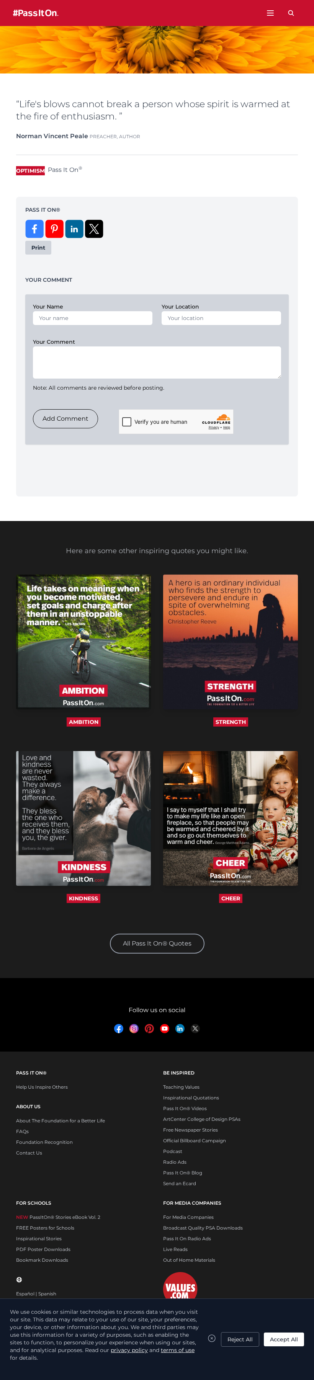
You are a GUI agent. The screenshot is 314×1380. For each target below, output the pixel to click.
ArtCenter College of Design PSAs (201, 1119)
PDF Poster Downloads (43, 1249)
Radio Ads (174, 1162)
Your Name (48, 306)
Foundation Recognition (44, 1142)
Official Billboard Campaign (194, 1140)
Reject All (240, 1339)
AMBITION (83, 722)
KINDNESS (83, 898)
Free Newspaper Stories (190, 1130)
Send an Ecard (179, 1183)
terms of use (178, 1350)
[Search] (291, 13)
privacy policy (129, 1350)
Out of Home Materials (189, 1260)
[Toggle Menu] (270, 13)
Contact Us (29, 1153)
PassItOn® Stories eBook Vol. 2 (58, 1217)
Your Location (180, 306)
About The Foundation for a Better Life (60, 1121)
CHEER (230, 898)
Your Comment (54, 341)
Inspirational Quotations (191, 1098)
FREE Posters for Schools (45, 1228)
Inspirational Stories (39, 1238)
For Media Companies (188, 1217)
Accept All (284, 1339)
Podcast (172, 1151)
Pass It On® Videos (185, 1108)
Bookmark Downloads (42, 1260)
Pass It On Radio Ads (187, 1238)
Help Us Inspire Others (42, 1087)
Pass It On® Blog (182, 1173)
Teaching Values (181, 1087)
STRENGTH (231, 722)
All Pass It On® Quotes (157, 943)
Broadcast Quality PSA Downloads (203, 1228)
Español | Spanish (36, 1294)
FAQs (22, 1131)
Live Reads (175, 1249)
